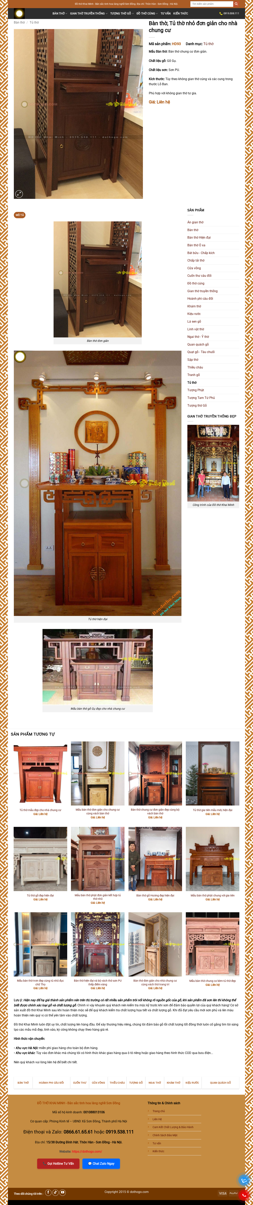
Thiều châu (195, 367)
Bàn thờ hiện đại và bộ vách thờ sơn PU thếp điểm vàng (98, 982)
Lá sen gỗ (194, 321)
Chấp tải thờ (195, 260)
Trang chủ (159, 1111)
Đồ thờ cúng (146, 13)
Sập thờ (192, 360)
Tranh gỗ (193, 375)
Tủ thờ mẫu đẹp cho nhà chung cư (40, 810)
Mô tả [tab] (20, 214)
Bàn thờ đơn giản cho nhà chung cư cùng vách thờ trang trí (155, 982)
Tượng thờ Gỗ (120, 13)
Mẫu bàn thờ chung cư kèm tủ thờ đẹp (212, 981)
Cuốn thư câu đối (199, 276)
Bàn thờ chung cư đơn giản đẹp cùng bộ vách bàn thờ (155, 811)
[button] (19, 194)
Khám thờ (194, 306)
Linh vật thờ (195, 329)
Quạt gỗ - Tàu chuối (201, 352)
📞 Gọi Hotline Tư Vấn (58, 1163)
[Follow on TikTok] (55, 1192)
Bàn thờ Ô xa (196, 245)
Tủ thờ (34, 22)
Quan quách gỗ (198, 344)
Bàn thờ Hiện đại (199, 237)
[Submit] (236, 4)
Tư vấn (166, 13)
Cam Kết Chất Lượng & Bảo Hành (173, 1127)
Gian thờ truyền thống (87, 13)
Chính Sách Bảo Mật (165, 1135)
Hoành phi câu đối (200, 298)
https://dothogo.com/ (87, 1151)
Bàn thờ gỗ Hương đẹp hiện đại (155, 895)
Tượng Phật (195, 390)
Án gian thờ (195, 222)
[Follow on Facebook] (48, 1192)
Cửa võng (194, 268)
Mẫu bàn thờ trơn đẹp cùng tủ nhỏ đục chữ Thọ (40, 982)
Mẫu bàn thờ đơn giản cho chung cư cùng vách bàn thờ (98, 811)
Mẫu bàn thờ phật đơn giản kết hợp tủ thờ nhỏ (98, 897)
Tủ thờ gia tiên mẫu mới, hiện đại (212, 810)
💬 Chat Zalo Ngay (101, 1163)
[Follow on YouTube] (62, 1192)
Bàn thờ (59, 13)
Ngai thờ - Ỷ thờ (198, 337)
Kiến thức (180, 13)
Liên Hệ (157, 1119)
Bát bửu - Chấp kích (201, 253)
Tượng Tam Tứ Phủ (201, 398)
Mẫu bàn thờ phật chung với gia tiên (213, 895)
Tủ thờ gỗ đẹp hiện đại (40, 895)
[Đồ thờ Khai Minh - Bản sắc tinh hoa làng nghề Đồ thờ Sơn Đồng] (30, 13)
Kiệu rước (194, 314)
